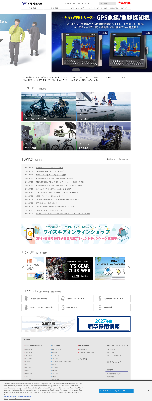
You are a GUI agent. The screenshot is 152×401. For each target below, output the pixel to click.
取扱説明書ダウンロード (113, 298)
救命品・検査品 (56, 379)
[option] (76, 42)
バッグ (27, 376)
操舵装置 (54, 370)
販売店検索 (108, 307)
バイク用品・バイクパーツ (34, 345)
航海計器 (54, 352)
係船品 (54, 376)
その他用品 (83, 359)
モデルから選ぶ (83, 349)
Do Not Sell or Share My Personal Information (116, 391)
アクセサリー (28, 349)
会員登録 (80, 3)
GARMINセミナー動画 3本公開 (41, 203)
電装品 (54, 364)
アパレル (27, 370)
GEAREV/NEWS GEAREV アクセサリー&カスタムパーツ (50, 206)
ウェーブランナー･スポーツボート (61, 361)
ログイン (87, 3)
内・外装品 (55, 367)
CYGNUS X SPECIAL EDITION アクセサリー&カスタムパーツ (52, 199)
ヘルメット (28, 367)
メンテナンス (28, 361)
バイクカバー (28, 352)
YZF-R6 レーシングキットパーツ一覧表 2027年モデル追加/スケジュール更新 (57, 214)
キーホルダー (28, 373)
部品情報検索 (71, 307)
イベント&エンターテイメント (117, 345)
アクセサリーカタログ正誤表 (41, 307)
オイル (27, 364)
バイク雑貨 (28, 379)
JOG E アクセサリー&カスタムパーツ (43, 210)
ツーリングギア (29, 355)
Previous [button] (24, 42)
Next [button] (127, 42)
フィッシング (55, 355)
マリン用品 (56, 345)
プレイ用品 (55, 358)
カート (95, 3)
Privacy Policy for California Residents (17, 396)
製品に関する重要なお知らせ (119, 159)
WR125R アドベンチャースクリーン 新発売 (45, 175)
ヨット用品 (55, 373)
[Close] (148, 390)
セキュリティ (28, 358)
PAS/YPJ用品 (84, 345)
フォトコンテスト (112, 352)
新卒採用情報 (110, 376)
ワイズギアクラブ (112, 349)
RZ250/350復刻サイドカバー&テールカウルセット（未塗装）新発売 (54, 182)
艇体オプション (56, 349)
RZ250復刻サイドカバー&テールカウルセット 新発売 (49, 178)
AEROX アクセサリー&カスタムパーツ (44, 196)
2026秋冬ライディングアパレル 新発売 (44, 168)
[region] (76, 390)
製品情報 (27, 340)
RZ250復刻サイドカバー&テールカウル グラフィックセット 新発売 (54, 185)
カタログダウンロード (75, 298)
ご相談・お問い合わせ (38, 298)
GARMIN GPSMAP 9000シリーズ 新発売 (44, 171)
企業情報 (110, 370)
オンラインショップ (114, 362)
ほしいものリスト (70, 3)
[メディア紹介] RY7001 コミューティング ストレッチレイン (51, 192)
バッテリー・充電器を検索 (86, 352)
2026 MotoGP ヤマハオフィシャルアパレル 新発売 (48, 189)
